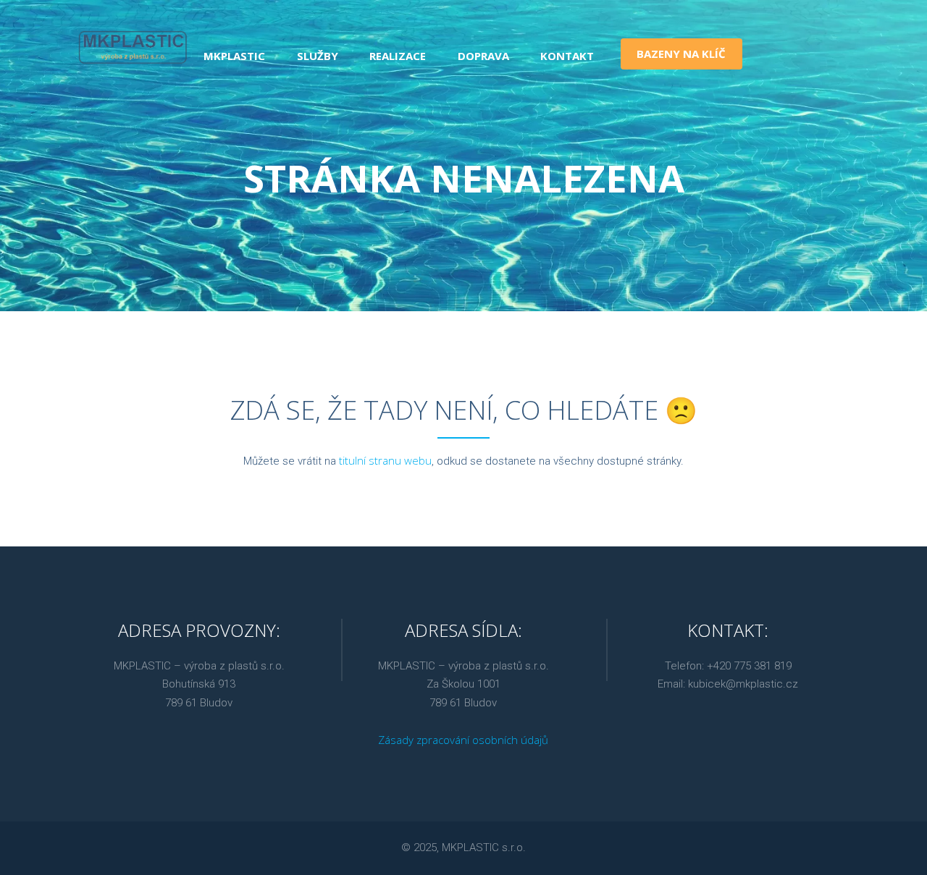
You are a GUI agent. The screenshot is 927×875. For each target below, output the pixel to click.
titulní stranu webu (385, 460)
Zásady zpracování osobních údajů (463, 739)
